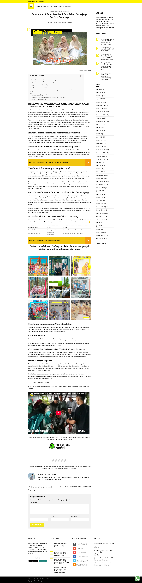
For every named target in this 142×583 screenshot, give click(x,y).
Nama (31, 517)
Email (52, 517)
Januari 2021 (100, 210)
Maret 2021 (99, 204)
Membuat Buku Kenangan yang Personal (41, 84)
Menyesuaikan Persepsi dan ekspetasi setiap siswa (43, 82)
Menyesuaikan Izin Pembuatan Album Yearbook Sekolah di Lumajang (49, 97)
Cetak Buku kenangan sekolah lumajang (57, 468)
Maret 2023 (99, 140)
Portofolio (67, 6)
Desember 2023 (101, 112)
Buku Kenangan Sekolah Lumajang (70, 466)
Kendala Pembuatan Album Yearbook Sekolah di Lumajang (46, 86)
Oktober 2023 (100, 118)
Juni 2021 (99, 194)
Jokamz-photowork (33, 561)
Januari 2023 (100, 146)
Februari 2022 (100, 175)
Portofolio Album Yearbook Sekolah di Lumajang (43, 88)
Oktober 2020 (100, 216)
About (60, 6)
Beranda (39, 6)
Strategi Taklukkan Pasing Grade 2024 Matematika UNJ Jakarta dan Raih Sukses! (106, 66)
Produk (49, 6)
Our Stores (36, 578)
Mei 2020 (99, 229)
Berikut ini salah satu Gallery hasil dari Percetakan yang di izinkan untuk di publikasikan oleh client (54, 91)
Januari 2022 (100, 178)
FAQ (48, 578)
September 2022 (101, 159)
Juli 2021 (99, 191)
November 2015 (101, 235)
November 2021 (101, 185)
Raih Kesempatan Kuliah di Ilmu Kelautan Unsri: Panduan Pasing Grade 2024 (106, 76)
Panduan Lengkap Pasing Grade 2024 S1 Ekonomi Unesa (107, 49)
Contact (42, 578)
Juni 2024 (99, 93)
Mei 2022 (99, 169)
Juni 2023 (99, 131)
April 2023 (99, 137)
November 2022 (101, 153)
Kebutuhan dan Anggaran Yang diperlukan (41, 94)
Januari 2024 (100, 108)
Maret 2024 (99, 102)
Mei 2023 (99, 134)
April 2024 (99, 99)
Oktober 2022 (100, 156)
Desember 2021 (101, 181)
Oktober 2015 (100, 238)
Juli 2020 (99, 223)
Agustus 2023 (100, 124)
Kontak (55, 6)
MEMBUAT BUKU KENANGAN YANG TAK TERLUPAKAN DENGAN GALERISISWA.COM (53, 78)
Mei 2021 (99, 197)
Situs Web (74, 517)
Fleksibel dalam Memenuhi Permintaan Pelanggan (43, 80)
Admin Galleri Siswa (67, 22)
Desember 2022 (101, 150)
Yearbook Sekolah (64, 11)
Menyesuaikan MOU (37, 95)
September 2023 (101, 121)
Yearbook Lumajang (72, 468)
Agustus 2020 (100, 219)
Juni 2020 (99, 226)
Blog (44, 6)
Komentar (33, 502)
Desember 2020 (101, 213)
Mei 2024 (99, 96)
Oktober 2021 (100, 188)
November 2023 (101, 115)
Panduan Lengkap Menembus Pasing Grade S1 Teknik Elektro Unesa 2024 (107, 57)
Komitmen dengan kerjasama (39, 99)
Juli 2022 (99, 162)
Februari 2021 (100, 207)
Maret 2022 (99, 172)
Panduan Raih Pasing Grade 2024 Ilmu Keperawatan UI (107, 40)
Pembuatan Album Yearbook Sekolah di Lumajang (43, 364)
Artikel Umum (54, 11)
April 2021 (99, 200)
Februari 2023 (100, 143)
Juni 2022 (99, 166)
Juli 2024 (99, 89)
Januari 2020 (100, 232)
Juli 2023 (99, 127)
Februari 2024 (100, 105)
